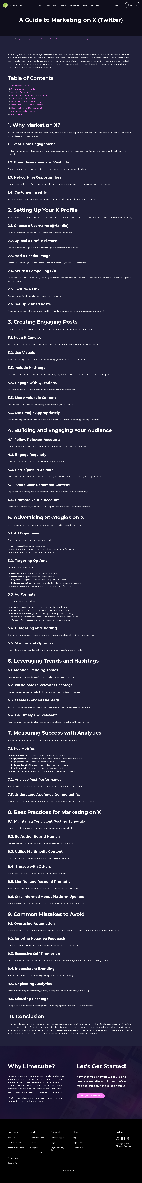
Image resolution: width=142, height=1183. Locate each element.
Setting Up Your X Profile (23, 89)
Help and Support (58, 1138)
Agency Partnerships (16, 1148)
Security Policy (13, 1163)
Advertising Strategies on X (23, 98)
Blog (85, 5)
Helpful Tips (77, 1143)
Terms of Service (14, 1153)
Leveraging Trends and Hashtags (26, 102)
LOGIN (117, 5)
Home (41, 5)
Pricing (63, 5)
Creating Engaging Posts (23, 92)
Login (53, 1143)
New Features (78, 1153)
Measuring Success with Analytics (27, 105)
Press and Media (14, 1143)
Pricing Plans (34, 1148)
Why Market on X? (20, 86)
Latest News (78, 1148)
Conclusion (16, 114)
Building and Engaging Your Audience (29, 95)
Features (51, 5)
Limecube (76, 1170)
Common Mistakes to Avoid (23, 111)
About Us (74, 5)
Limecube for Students (38, 1153)
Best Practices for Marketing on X (27, 108)
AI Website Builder (36, 1138)
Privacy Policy (13, 1158)
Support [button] (95, 5)
